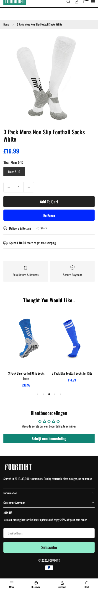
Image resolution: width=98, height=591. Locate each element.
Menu (11, 587)
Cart (87, 587)
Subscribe (49, 547)
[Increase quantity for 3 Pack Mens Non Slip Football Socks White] (29, 187)
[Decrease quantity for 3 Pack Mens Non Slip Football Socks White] (9, 187)
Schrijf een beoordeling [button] (49, 438)
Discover (35, 587)
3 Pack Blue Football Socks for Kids (72, 373)
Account (62, 587)
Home (6, 24)
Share (44, 228)
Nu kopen (49, 215)
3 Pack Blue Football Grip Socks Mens (26, 376)
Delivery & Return (19, 228)
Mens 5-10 (14, 171)
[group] (49, 77)
